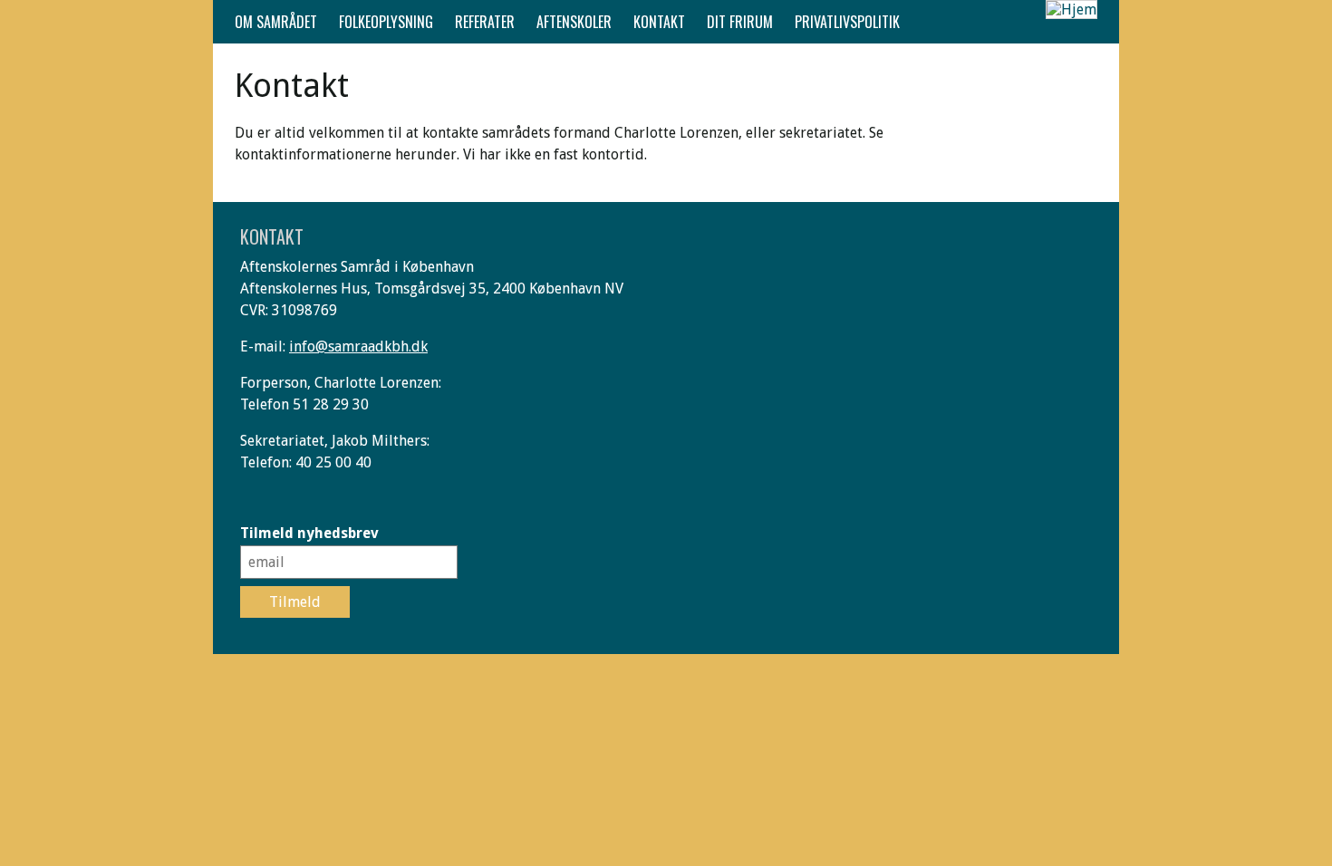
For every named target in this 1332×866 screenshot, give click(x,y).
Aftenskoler (574, 22)
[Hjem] (1071, 9)
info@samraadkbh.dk (358, 346)
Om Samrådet (276, 22)
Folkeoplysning (386, 22)
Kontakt (659, 22)
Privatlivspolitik (847, 22)
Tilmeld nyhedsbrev (309, 533)
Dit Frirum (740, 22)
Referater (485, 22)
